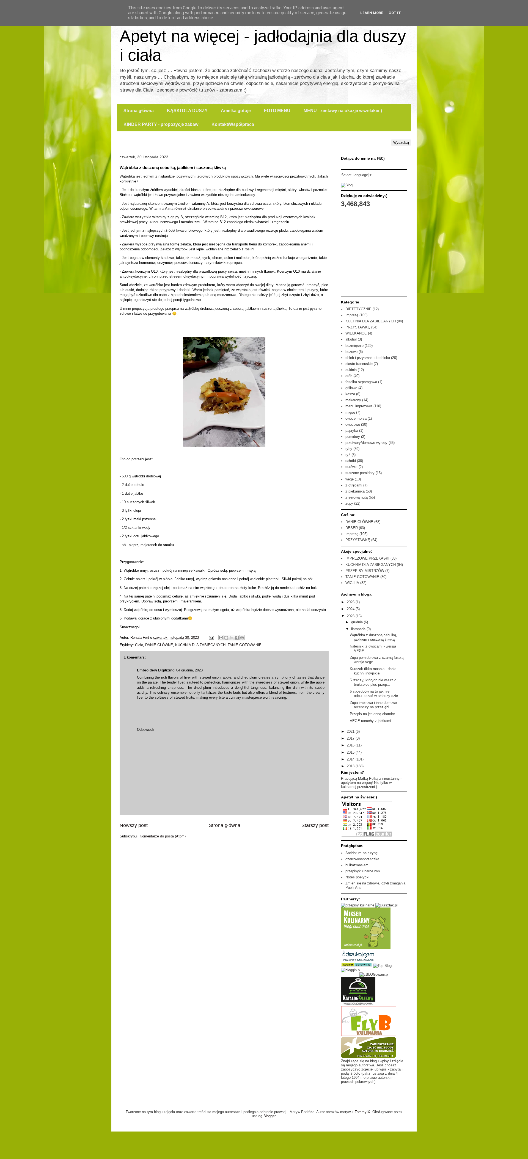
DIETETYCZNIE (358, 309)
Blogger (269, 1116)
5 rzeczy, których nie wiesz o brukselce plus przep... (373, 682)
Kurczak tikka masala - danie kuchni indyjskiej (373, 671)
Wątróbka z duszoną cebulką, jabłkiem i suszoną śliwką (373, 637)
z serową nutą (356, 497)
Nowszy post (134, 825)
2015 (351, 752)
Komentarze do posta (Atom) (163, 836)
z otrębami (353, 485)
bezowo (351, 352)
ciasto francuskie (359, 364)
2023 (351, 616)
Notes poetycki (357, 877)
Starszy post (315, 825)
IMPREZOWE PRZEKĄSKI (367, 558)
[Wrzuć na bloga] (226, 637)
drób (348, 376)
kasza (350, 394)
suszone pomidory (360, 473)
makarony (353, 400)
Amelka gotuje (236, 110)
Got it (395, 13)
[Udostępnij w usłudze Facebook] (237, 637)
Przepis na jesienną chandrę (372, 714)
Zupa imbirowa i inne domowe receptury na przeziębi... (373, 705)
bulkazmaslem (357, 865)
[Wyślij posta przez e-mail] (211, 637)
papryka (351, 430)
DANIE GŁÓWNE (159, 645)
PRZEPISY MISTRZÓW (364, 571)
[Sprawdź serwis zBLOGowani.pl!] (374, 974)
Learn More (371, 13)
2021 (351, 731)
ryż (347, 455)
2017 (351, 738)
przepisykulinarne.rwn (362, 871)
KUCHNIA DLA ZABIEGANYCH (200, 645)
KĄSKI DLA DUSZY (187, 110)
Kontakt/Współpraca (232, 124)
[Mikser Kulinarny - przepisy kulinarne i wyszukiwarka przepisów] (366, 947)
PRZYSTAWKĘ (357, 327)
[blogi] (347, 185)
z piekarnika (355, 491)
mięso (350, 412)
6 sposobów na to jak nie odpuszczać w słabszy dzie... (375, 693)
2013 (351, 766)
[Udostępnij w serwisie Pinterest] (242, 637)
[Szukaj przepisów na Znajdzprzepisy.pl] (382, 966)
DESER (351, 528)
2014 (351, 759)
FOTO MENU (277, 110)
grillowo (351, 388)
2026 (351, 602)
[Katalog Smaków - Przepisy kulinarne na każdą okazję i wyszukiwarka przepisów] (358, 1004)
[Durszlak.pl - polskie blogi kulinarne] (386, 905)
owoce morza (356, 418)
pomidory (352, 437)
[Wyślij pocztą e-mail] (221, 637)
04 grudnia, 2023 (189, 670)
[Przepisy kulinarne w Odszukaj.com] (358, 961)
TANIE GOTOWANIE (245, 645)
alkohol (351, 339)
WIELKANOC (356, 333)
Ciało (139, 645)
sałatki (350, 461)
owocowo (352, 424)
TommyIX (362, 1112)
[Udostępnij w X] (231, 637)
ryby (348, 449)
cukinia (351, 370)
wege (349, 479)
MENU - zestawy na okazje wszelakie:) (343, 110)
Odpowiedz (146, 730)
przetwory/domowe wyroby (366, 443)
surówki (351, 467)
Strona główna (138, 110)
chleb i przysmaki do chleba (367, 358)
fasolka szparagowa (361, 382)
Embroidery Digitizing (156, 670)
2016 (351, 745)
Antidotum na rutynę (361, 853)
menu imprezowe (358, 406)
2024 (351, 609)
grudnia (357, 622)
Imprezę (351, 315)
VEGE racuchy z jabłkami (370, 721)
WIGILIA (352, 583)
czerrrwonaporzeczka (362, 859)
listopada (359, 629)
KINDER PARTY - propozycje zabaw (160, 124)
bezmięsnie (354, 346)
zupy (349, 503)
